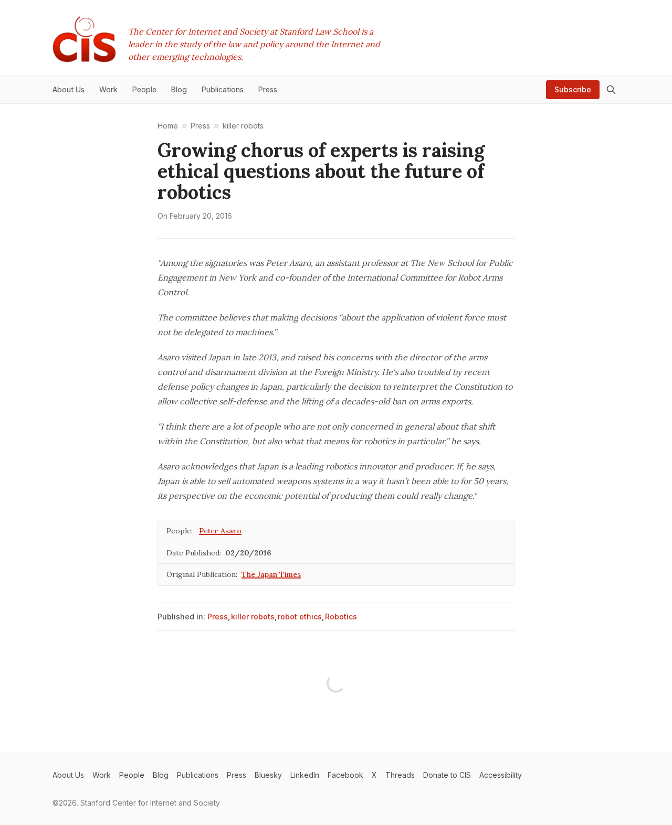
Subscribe (572, 89)
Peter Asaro (220, 530)
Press (217, 616)
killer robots (253, 616)
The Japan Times (271, 574)
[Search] (611, 89)
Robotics (341, 616)
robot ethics (300, 616)
